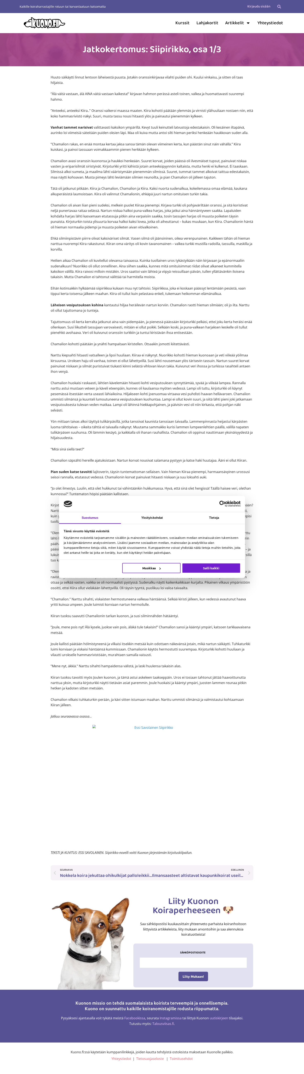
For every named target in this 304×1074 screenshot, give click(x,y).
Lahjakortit (207, 23)
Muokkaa (149, 568)
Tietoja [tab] (214, 517)
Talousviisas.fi (163, 1023)
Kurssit (182, 23)
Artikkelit (234, 23)
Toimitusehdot (181, 1058)
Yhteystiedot (270, 23)
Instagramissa (171, 1018)
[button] (279, 6)
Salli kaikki (211, 568)
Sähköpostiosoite (193, 952)
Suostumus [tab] (90, 517)
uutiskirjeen (219, 1018)
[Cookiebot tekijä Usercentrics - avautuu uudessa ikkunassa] (222, 504)
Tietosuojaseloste (150, 1058)
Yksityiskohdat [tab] (152, 517)
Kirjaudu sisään (258, 6)
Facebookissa (134, 1018)
